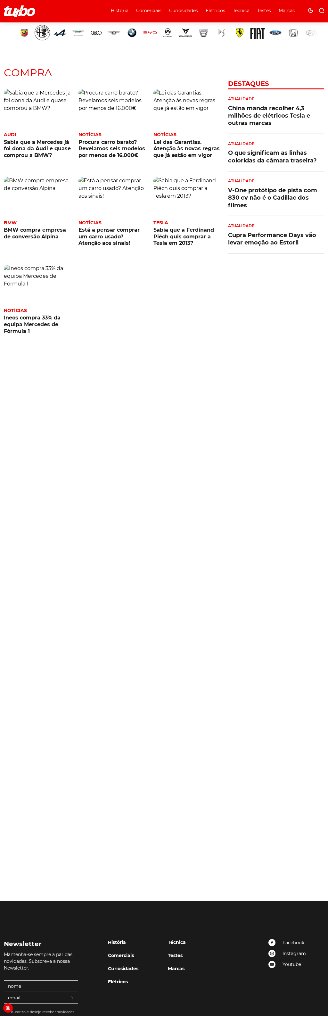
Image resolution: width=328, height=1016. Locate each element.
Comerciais (148, 10)
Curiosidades (183, 10)
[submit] (72, 998)
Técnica (241, 10)
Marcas (287, 10)
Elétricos (215, 10)
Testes (264, 10)
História (119, 10)
